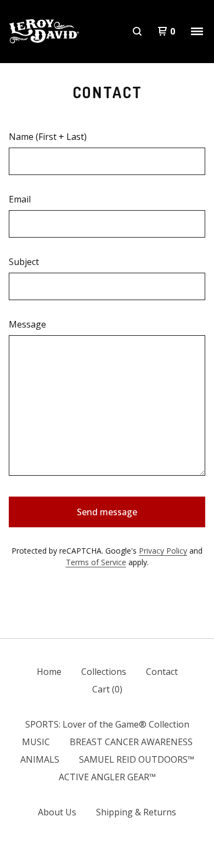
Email (20, 199)
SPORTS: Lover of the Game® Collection (107, 724)
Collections (103, 672)
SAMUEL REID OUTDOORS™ (136, 759)
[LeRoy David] (44, 32)
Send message (107, 512)
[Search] (137, 31)
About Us (57, 812)
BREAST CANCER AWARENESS (131, 742)
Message (27, 324)
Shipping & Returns (136, 812)
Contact (162, 672)
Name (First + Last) (48, 137)
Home (49, 672)
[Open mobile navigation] (197, 31)
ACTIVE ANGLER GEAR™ (107, 777)
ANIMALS (39, 759)
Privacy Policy (163, 550)
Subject (24, 262)
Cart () (107, 689)
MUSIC (36, 742)
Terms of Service (96, 562)
